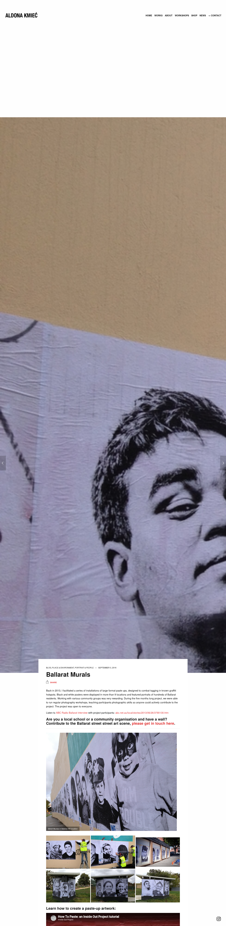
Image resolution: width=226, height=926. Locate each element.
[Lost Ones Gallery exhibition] (3, 463)
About (168, 15)
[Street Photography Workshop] (223, 463)
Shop (194, 15)
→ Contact (214, 15)
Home (149, 15)
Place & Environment (63, 667)
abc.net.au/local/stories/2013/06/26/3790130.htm (142, 712)
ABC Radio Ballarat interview (71, 712)
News (203, 15)
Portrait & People (84, 667)
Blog (48, 667)
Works (158, 15)
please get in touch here (153, 723)
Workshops (182, 15)
